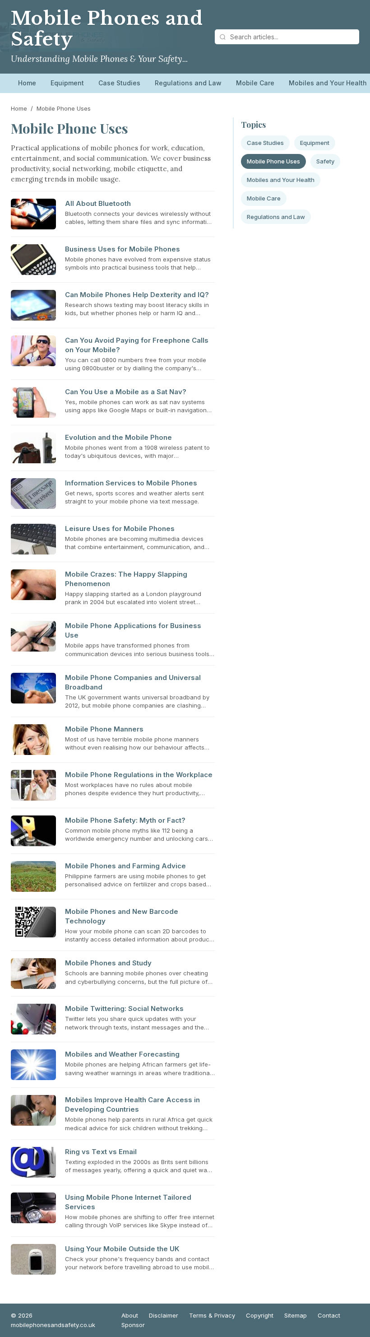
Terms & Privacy (212, 1315)
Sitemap (295, 1315)
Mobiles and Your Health (280, 179)
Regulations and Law (188, 83)
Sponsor (133, 1324)
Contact (329, 1315)
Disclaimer (163, 1315)
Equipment (67, 83)
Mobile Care (255, 83)
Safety (325, 161)
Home (27, 83)
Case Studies (119, 83)
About (129, 1315)
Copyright (259, 1315)
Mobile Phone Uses (273, 161)
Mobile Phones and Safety (107, 29)
